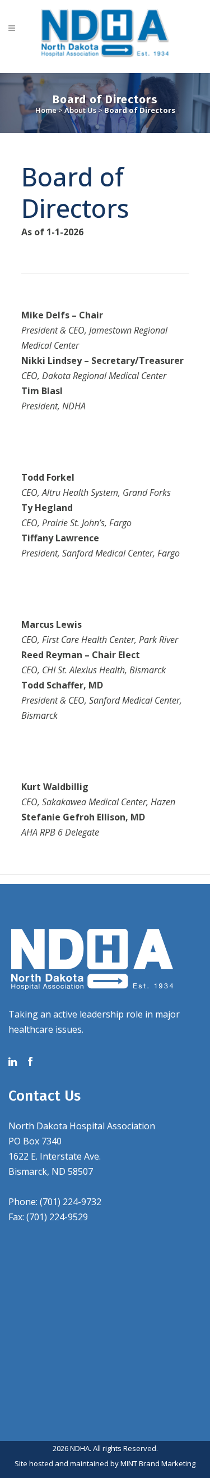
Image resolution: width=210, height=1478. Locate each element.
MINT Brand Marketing (157, 1463)
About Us (80, 110)
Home (46, 110)
